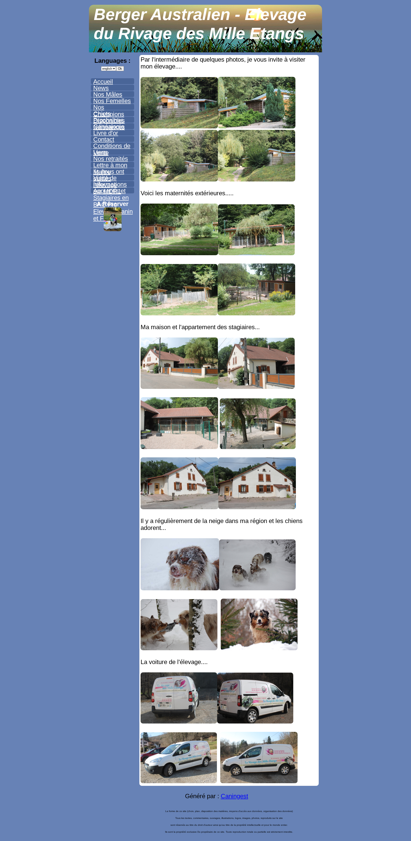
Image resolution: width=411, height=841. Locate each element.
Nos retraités (110, 158)
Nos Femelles (112, 101)
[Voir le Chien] (113, 229)
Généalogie (108, 126)
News (101, 88)
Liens (100, 152)
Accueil (103, 81)
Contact (103, 139)
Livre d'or (105, 133)
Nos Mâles (107, 94)
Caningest (234, 796)
